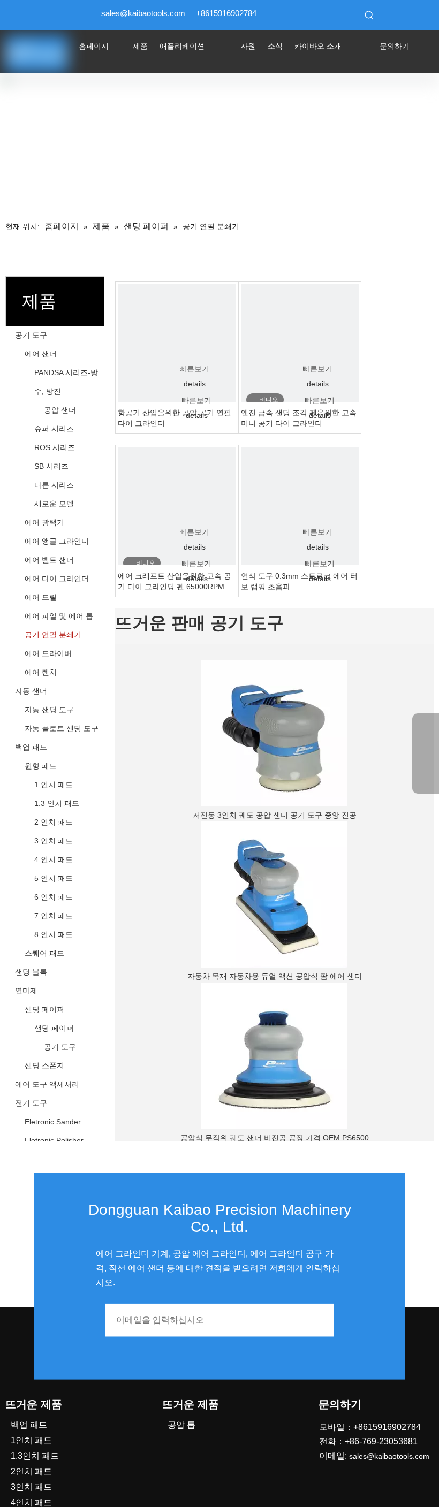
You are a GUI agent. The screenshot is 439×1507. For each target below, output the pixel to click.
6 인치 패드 (53, 897)
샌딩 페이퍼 (44, 1009)
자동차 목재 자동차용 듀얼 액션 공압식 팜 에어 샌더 (274, 976)
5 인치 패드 (53, 878)
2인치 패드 (31, 1471)
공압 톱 (181, 1424)
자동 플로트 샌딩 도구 (62, 728)
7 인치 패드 (53, 915)
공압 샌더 (60, 410)
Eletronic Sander (53, 1121)
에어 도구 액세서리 (47, 1084)
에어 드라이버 (48, 653)
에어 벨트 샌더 (49, 559)
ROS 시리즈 (54, 447)
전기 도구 (31, 1103)
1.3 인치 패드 (56, 803)
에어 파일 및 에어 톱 (59, 616)
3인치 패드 (31, 1486)
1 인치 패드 (53, 784)
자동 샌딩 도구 (49, 709)
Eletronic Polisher (54, 1140)
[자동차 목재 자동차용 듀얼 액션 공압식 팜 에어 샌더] (274, 894)
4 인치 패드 (53, 859)
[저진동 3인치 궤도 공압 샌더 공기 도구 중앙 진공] (274, 733)
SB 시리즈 (51, 466)
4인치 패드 (31, 1502)
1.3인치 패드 (35, 1455)
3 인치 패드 (53, 840)
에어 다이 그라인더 (57, 578)
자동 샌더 (31, 691)
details (195, 383)
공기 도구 (31, 335)
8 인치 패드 (53, 934)
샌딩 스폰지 (44, 1065)
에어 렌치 (41, 672)
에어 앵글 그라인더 (57, 541)
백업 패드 (31, 747)
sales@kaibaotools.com (143, 13)
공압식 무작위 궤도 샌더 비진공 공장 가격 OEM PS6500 (274, 1137)
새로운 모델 (54, 503)
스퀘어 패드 (44, 953)
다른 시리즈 (54, 485)
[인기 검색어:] (369, 15)
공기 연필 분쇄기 (53, 634)
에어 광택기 (44, 522)
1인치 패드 (31, 1440)
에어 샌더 (41, 353)
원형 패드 (41, 766)
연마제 (26, 990)
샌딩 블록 (31, 972)
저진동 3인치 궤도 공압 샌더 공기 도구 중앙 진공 (275, 815)
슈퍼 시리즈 (54, 428)
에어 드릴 (41, 597)
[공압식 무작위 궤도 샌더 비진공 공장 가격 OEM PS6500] (274, 1056)
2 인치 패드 (53, 822)
